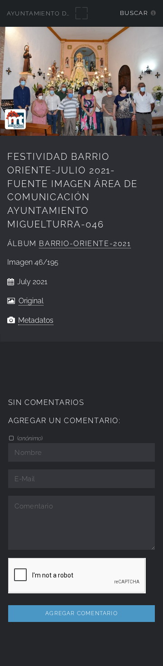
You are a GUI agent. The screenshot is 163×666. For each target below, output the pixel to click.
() (29, 438)
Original (31, 300)
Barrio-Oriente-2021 (85, 243)
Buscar (134, 13)
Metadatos (35, 320)
